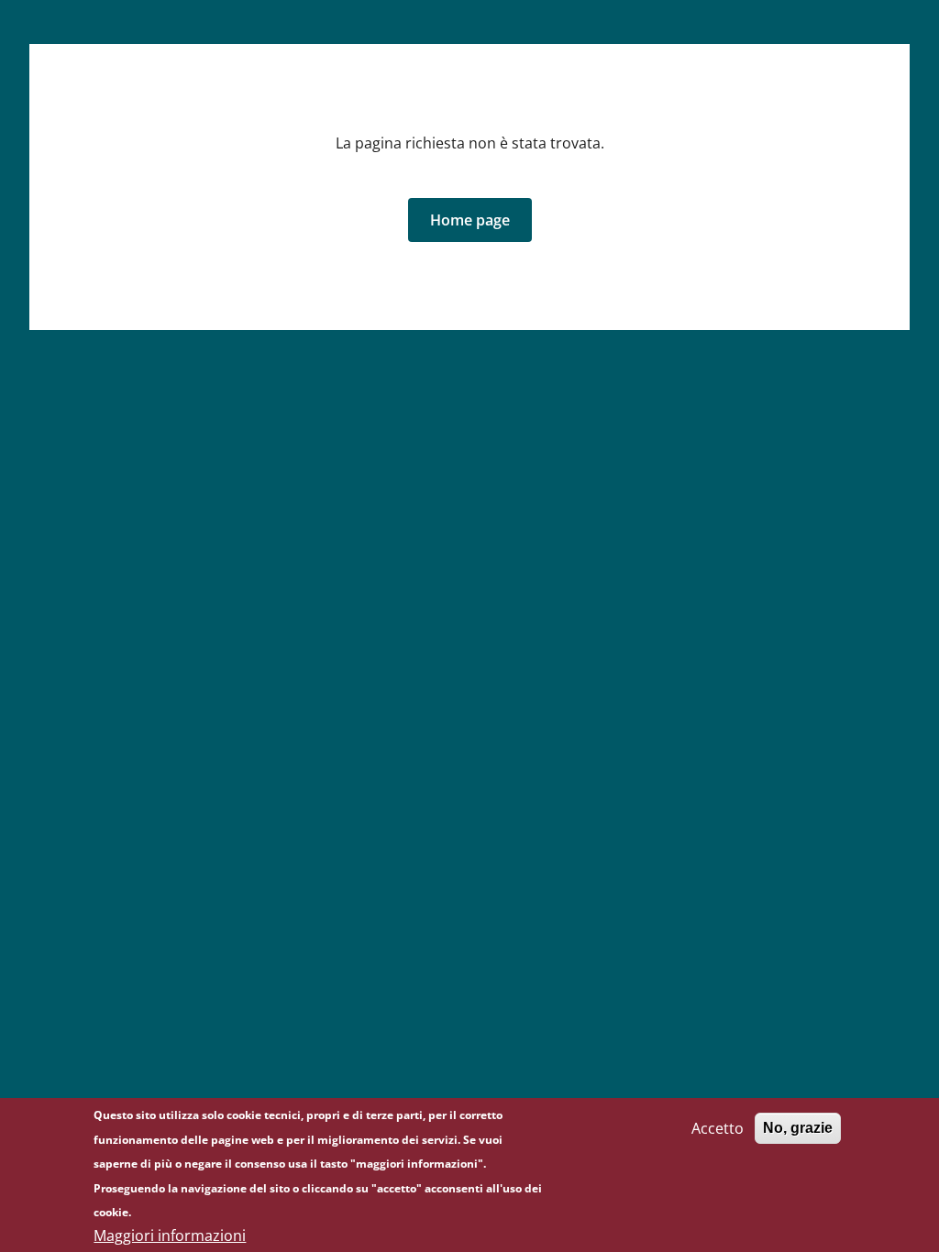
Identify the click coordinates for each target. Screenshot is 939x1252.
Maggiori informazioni (170, 1235)
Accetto (717, 1128)
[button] (470, 220)
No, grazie (798, 1128)
